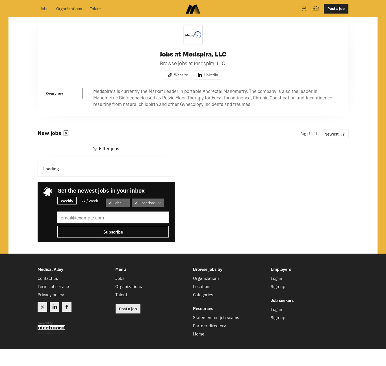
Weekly (67, 200)
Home (198, 334)
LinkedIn (54, 307)
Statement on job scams (216, 317)
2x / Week (89, 200)
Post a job (336, 8)
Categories (203, 294)
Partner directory (209, 325)
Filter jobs (109, 148)
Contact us (48, 278)
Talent (95, 8)
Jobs (44, 8)
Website (181, 74)
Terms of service (53, 286)
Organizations (69, 8)
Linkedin (211, 74)
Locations (202, 286)
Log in (276, 278)
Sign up (278, 286)
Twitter (42, 307)
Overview (54, 93)
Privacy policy (51, 294)
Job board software (50, 333)
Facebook (66, 307)
